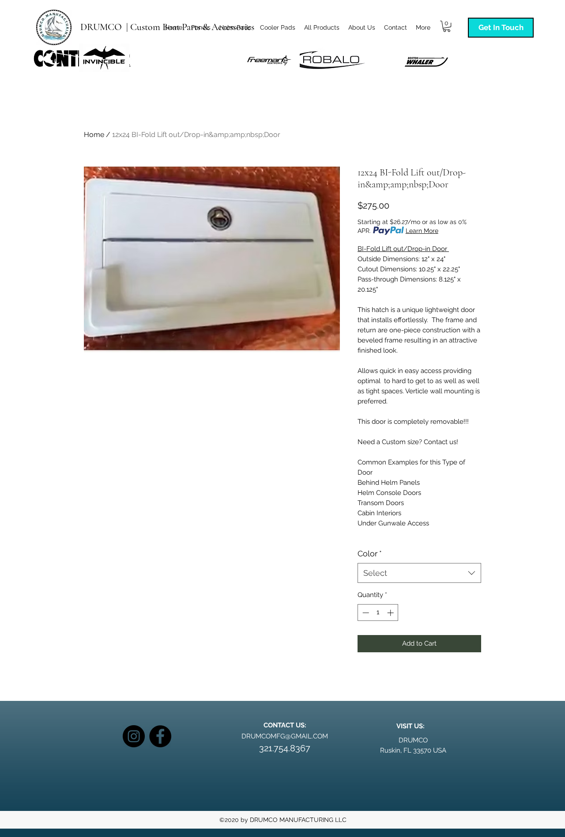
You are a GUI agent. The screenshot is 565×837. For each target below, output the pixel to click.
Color (370, 553)
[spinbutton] (378, 613)
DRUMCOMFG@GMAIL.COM (284, 736)
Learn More (422, 230)
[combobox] (419, 573)
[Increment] (391, 613)
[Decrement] (365, 613)
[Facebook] (160, 736)
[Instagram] (134, 736)
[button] (446, 26)
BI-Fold (369, 249)
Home (94, 134)
